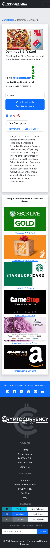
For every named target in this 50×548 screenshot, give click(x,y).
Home (25, 449)
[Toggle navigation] (46, 4)
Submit (43, 531)
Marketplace (8, 19)
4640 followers (37, 509)
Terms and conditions (25, 484)
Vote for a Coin (25, 462)
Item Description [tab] (17, 123)
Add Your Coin (25, 458)
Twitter (20, 509)
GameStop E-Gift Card (25, 315)
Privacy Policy (25, 488)
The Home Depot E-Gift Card (25, 260)
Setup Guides (25, 454)
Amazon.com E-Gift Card (25, 371)
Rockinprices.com (24, 77)
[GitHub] (7, 392)
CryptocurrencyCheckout (23, 541)
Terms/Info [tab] (14, 128)
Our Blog (25, 493)
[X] (21, 392)
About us (25, 480)
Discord (20, 519)
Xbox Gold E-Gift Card (25, 233)
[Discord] (42, 392)
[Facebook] (14, 392)
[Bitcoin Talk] (28, 392)
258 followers (38, 519)
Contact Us (25, 466)
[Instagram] (35, 392)
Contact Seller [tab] (32, 128)
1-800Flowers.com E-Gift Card (25, 343)
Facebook (20, 514)
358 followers (38, 514)
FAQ (25, 497)
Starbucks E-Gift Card (25, 288)
